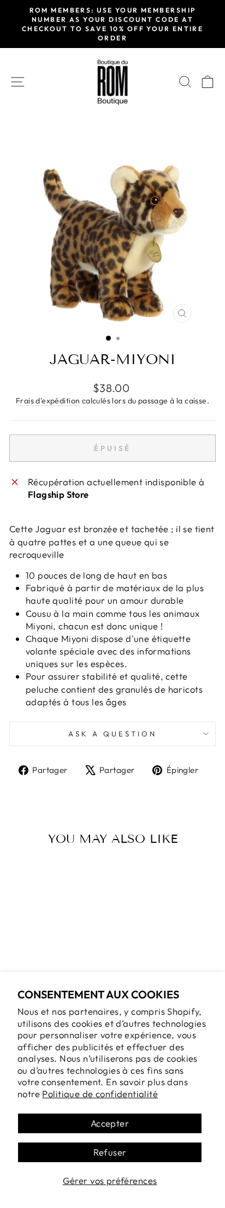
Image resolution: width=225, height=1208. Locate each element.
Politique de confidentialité (100, 1093)
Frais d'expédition (48, 401)
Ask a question (112, 733)
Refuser (110, 1152)
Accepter (110, 1123)
